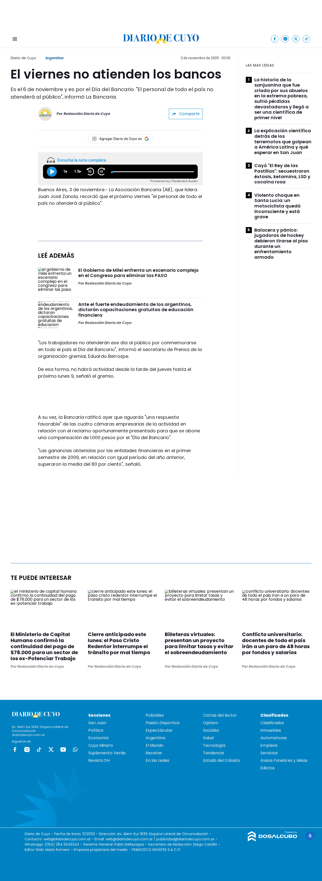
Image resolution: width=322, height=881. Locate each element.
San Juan (97, 723)
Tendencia (213, 753)
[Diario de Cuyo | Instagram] (285, 39)
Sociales (211, 730)
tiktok (39, 750)
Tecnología (214, 745)
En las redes (157, 760)
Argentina (54, 57)
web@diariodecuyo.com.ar (67, 839)
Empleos (268, 745)
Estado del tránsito (221, 760)
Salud (208, 738)
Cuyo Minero (100, 745)
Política (95, 730)
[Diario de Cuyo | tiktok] (306, 39)
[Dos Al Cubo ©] (272, 840)
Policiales (155, 715)
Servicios (269, 753)
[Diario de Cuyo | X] (296, 39)
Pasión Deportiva (162, 723)
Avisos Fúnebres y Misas (283, 760)
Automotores (273, 738)
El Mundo (154, 745)
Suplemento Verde (107, 753)
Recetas (154, 753)
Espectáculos (159, 730)
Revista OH (99, 760)
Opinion (210, 723)
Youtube (63, 750)
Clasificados (272, 723)
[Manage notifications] (310, 836)
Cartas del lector (220, 715)
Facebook (15, 750)
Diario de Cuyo (23, 57)
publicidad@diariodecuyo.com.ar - (186, 839)
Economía (98, 738)
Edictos (267, 768)
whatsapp (75, 750)
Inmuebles (270, 730)
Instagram (27, 750)
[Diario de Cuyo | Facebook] (275, 39)
